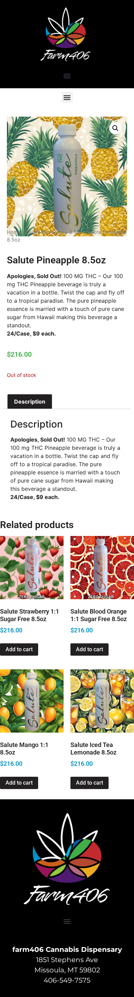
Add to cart (19, 649)
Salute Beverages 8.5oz (54, 232)
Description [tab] (29, 401)
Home (14, 232)
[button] (67, 75)
